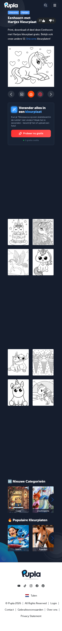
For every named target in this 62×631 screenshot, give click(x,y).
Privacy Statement (31, 616)
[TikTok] (25, 586)
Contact (9, 609)
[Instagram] (31, 586)
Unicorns (13, 12)
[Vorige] (11, 94)
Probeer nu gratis (33, 133)
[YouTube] (18, 586)
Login (53, 603)
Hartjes (24, 12)
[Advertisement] (31, 310)
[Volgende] (51, 94)
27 (40, 20)
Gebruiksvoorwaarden (30, 609)
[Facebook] (37, 586)
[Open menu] (54, 5)
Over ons (52, 609)
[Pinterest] (43, 586)
